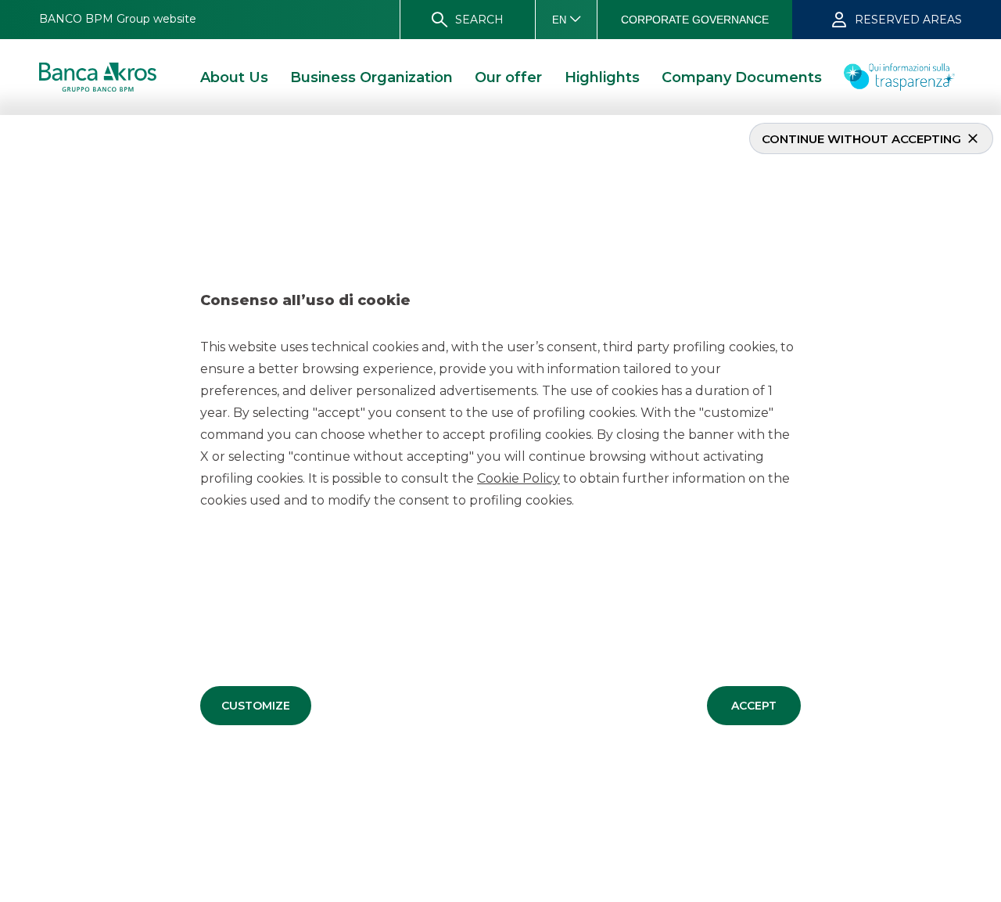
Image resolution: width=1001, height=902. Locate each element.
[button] (255, 705)
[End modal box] (6, 117)
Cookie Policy (518, 478)
